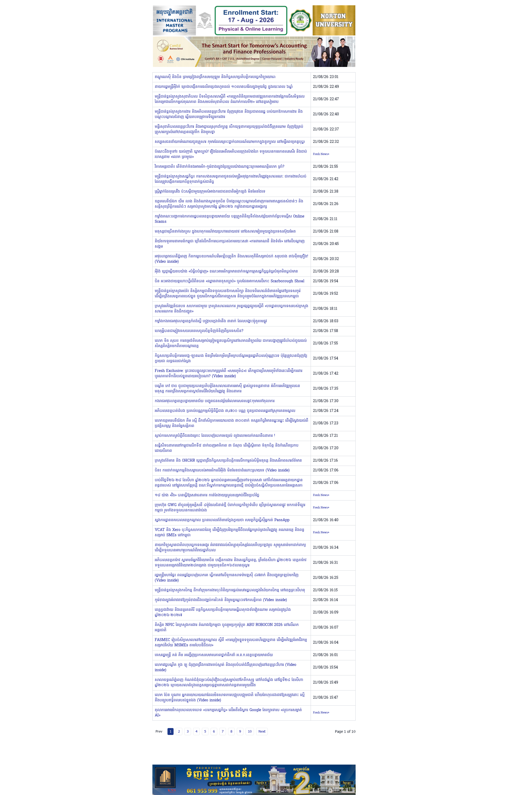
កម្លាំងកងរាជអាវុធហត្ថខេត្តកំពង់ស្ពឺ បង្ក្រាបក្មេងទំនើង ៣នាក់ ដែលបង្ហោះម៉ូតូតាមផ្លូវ (211, 321)
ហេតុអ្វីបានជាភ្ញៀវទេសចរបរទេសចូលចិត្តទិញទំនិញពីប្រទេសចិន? (199, 331)
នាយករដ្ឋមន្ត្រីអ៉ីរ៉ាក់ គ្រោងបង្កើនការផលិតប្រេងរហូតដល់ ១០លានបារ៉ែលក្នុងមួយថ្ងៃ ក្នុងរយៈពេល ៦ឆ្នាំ (224, 87)
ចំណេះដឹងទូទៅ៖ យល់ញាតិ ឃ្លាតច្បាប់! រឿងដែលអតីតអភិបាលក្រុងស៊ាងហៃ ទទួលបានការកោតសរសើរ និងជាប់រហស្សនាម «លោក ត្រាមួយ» (231, 154)
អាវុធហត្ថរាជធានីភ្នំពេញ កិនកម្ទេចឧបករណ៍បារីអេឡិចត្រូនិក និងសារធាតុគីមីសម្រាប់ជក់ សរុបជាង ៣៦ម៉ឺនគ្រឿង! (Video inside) (231, 259)
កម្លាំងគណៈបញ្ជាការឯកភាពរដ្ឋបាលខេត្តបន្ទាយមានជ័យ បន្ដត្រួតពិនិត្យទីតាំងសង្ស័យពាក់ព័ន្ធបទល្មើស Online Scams (229, 219)
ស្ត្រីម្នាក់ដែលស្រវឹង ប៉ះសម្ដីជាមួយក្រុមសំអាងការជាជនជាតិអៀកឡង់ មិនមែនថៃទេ (210, 191)
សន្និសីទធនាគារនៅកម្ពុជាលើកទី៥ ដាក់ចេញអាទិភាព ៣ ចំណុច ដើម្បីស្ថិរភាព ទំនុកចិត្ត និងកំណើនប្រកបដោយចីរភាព (226, 448)
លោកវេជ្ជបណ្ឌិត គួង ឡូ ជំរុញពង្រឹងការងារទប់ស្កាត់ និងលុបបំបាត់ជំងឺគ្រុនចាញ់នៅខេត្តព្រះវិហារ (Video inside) (225, 667)
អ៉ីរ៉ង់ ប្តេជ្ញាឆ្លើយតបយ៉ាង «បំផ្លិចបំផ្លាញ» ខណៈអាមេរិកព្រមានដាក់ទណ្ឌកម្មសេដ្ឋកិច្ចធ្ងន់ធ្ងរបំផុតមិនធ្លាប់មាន (226, 271)
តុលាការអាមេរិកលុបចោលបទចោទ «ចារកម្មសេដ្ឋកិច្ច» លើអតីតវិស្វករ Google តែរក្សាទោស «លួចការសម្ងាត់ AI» (228, 712)
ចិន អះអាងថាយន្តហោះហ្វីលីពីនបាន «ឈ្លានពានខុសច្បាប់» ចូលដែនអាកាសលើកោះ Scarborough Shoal (229, 281)
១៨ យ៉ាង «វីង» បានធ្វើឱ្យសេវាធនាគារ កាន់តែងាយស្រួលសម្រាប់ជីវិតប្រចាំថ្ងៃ (207, 495)
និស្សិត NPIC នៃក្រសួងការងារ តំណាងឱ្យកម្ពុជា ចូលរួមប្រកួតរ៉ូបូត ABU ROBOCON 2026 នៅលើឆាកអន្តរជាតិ (227, 627)
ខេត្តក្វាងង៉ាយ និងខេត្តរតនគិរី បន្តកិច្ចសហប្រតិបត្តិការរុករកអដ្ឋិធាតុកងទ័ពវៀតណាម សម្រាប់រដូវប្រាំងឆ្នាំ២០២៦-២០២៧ (223, 612)
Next (261, 731)
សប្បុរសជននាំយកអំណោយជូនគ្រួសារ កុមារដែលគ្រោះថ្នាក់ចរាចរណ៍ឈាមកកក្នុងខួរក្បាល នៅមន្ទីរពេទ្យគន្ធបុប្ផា (230, 142)
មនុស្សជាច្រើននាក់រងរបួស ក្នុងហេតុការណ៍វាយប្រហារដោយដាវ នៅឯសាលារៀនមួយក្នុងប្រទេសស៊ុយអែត (225, 231)
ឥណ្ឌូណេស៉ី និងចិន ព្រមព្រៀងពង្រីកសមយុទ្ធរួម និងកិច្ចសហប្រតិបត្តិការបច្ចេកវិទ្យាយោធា (215, 77)
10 (250, 731)
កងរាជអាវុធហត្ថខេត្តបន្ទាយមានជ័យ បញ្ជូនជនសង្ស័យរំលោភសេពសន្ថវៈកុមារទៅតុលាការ (215, 401)
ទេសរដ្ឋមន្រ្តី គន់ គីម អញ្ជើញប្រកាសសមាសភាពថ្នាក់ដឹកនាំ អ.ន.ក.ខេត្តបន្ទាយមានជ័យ (214, 655)
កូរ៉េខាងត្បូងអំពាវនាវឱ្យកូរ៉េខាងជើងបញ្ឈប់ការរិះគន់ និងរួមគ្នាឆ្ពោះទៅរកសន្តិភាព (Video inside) (221, 600)
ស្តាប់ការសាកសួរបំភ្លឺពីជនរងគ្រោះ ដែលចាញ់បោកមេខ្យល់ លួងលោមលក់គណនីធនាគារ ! (215, 436)
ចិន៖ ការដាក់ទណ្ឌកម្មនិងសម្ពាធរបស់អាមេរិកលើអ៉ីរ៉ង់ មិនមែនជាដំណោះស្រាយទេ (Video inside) (222, 470)
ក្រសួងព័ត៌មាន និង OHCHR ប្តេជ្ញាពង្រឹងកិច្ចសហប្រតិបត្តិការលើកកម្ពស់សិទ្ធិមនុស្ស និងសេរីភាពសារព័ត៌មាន (228, 461)
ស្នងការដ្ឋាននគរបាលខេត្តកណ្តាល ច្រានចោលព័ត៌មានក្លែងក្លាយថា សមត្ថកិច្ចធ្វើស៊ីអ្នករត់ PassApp (222, 520)
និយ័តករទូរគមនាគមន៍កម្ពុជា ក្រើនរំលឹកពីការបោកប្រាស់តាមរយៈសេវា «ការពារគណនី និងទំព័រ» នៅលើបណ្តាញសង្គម (230, 244)
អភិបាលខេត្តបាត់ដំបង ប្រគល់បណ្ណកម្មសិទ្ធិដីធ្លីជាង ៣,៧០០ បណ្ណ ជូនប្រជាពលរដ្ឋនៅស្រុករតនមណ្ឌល (225, 411)
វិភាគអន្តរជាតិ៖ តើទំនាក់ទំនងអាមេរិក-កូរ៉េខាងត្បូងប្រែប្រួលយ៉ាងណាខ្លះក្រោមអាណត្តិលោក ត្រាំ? (219, 167)
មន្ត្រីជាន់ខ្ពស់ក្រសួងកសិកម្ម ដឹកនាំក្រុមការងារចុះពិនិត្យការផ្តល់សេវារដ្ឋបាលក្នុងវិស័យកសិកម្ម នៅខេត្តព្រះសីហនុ (230, 590)
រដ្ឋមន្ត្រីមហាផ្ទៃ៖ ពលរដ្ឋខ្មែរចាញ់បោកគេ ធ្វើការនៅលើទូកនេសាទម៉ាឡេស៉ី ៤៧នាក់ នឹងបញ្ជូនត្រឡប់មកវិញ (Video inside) (226, 578)
